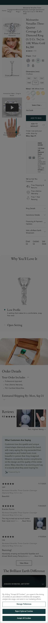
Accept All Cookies (24, 618)
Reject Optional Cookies (24, 611)
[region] (24, 605)
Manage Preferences (24, 604)
